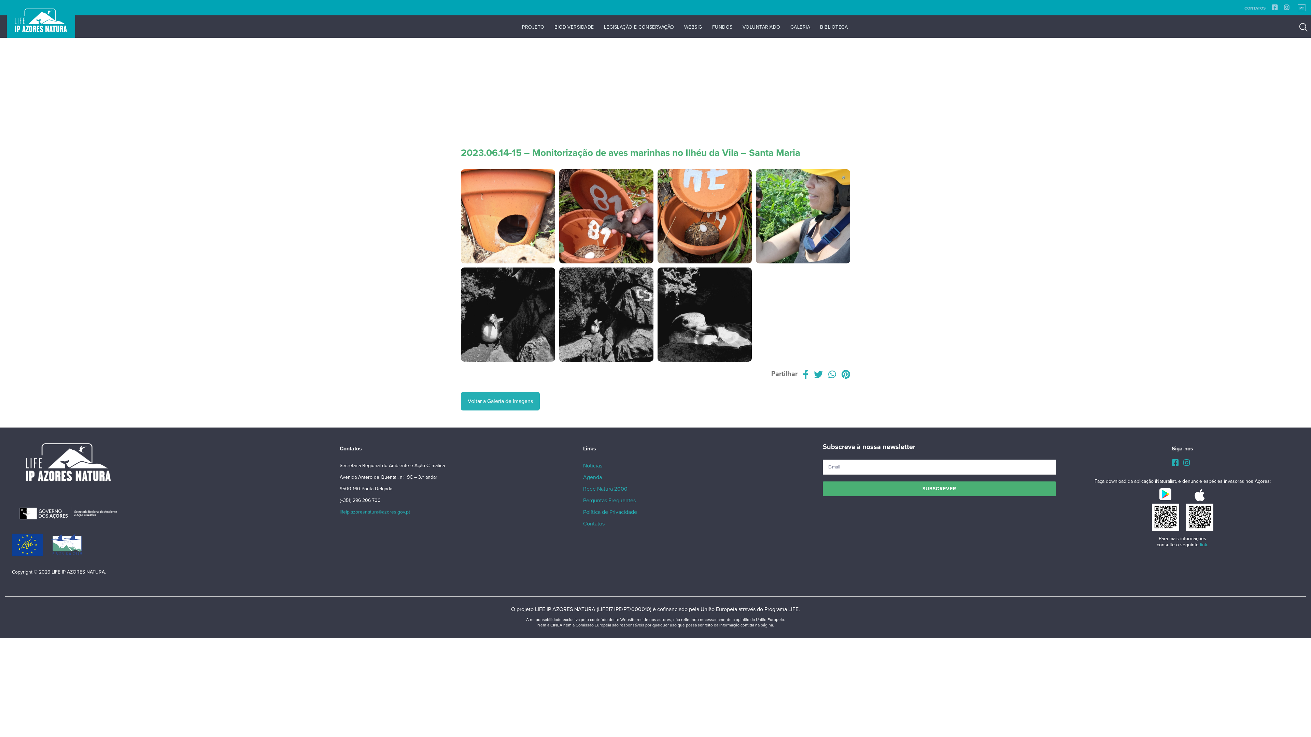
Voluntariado (761, 27)
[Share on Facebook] (805, 376)
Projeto (533, 27)
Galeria (800, 27)
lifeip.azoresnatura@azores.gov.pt (375, 512)
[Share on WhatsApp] (832, 376)
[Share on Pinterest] (846, 376)
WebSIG (693, 27)
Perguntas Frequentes (609, 500)
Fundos (722, 27)
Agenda (592, 477)
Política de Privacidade (610, 512)
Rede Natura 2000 (605, 489)
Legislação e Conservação (639, 27)
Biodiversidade (574, 27)
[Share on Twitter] (818, 376)
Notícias (592, 465)
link (1203, 545)
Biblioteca (834, 27)
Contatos (1255, 8)
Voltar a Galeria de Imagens (500, 401)
